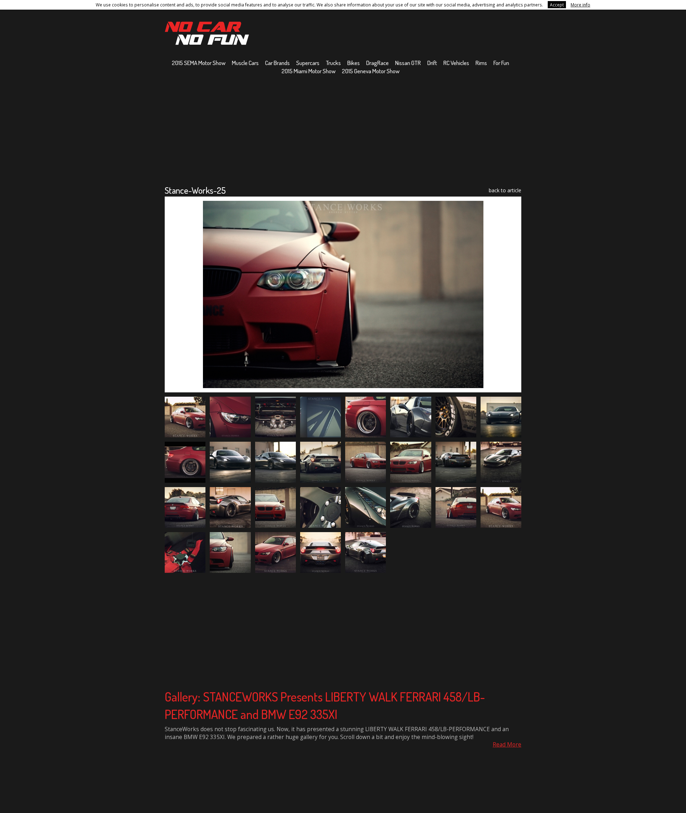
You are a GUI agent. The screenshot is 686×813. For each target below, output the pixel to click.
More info (580, 5)
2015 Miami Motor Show (308, 71)
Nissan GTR (408, 62)
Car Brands (277, 62)
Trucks (333, 62)
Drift (432, 62)
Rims (481, 62)
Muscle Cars (245, 62)
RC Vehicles (456, 62)
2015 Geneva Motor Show (370, 71)
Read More (507, 744)
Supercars (307, 62)
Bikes (353, 62)
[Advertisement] (343, 130)
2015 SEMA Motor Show (198, 62)
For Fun (501, 62)
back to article (505, 190)
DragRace (377, 62)
